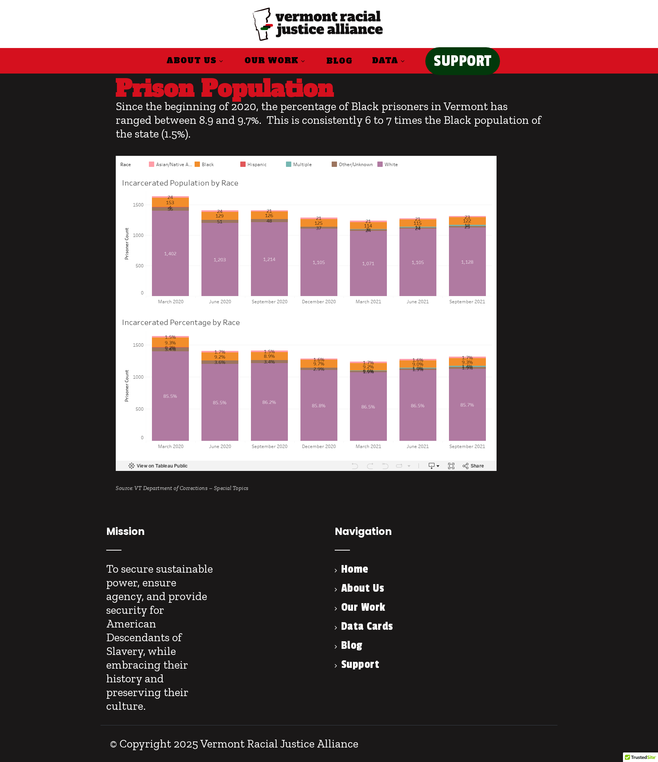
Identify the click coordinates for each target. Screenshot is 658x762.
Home (355, 569)
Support (360, 664)
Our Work (271, 60)
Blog (339, 61)
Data (385, 60)
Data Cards (367, 626)
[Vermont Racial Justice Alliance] (318, 41)
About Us (191, 60)
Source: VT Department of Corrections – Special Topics (182, 488)
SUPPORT (463, 61)
